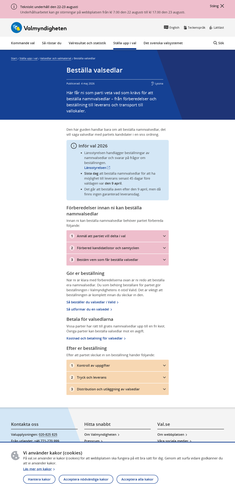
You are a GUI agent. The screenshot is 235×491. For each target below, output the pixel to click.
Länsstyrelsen (97, 167)
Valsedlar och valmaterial (55, 58)
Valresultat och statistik (87, 43)
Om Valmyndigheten (100, 434)
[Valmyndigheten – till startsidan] (38, 27)
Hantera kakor (39, 479)
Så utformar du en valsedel (87, 309)
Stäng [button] (214, 6)
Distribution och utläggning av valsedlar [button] (108, 389)
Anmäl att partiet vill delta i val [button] (101, 236)
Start (14, 58)
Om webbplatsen (170, 434)
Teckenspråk (196, 28)
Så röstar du (51, 43)
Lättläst (219, 28)
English (174, 28)
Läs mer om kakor (37, 469)
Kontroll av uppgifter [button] (93, 365)
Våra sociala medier (172, 441)
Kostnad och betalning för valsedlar (94, 338)
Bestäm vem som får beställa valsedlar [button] (107, 259)
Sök (219, 41)
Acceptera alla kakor (137, 479)
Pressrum (92, 441)
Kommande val (23, 43)
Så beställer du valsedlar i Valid (90, 302)
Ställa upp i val (124, 43)
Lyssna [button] (159, 83)
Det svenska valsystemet (163, 43)
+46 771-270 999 (46, 441)
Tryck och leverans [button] (91, 377)
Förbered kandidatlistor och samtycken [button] (108, 248)
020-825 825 (48, 434)
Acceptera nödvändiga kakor (86, 479)
